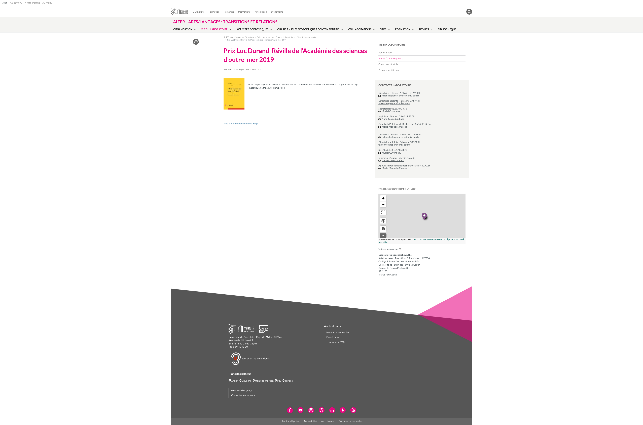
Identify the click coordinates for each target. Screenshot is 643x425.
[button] (244, 328)
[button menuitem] (469, 12)
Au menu (47, 2)
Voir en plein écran (388, 248)
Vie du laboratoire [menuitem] (214, 29)
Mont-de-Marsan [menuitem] (264, 380)
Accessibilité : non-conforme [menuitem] (319, 421)
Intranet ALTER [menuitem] (337, 342)
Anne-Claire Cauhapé (393, 118)
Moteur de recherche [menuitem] (337, 332)
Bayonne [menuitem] (247, 380)
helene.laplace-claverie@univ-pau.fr (400, 95)
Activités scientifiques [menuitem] (252, 29)
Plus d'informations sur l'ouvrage (241, 123)
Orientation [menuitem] (261, 11)
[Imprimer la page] (196, 41)
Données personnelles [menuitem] (350, 421)
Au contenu (16, 2)
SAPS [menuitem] (383, 29)
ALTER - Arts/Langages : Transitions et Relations (244, 37)
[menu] (194, 28)
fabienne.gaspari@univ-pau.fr (394, 103)
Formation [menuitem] (214, 11)
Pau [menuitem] (279, 380)
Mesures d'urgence (241, 390)
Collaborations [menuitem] (359, 29)
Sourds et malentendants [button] (255, 358)
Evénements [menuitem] (277, 11)
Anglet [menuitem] (234, 380)
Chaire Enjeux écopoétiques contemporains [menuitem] (308, 29)
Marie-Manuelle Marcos (394, 126)
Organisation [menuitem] (182, 29)
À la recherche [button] (32, 2)
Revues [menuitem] (424, 29)
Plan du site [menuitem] (332, 337)
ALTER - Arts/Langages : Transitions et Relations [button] (225, 21)
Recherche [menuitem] (229, 11)
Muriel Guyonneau (391, 111)
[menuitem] (422, 53)
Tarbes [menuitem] (289, 380)
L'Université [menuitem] (198, 11)
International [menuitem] (244, 11)
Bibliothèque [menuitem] (447, 29)
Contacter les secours (243, 395)
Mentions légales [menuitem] (290, 421)
